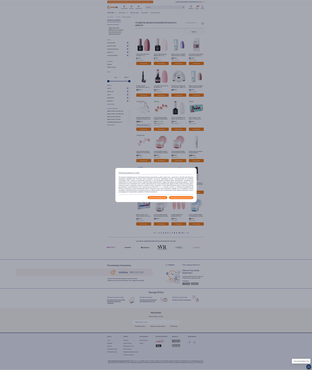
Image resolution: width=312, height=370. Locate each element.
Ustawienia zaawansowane (157, 197)
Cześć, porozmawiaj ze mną (301, 361)
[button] (308, 366)
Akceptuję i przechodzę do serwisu (181, 197)
